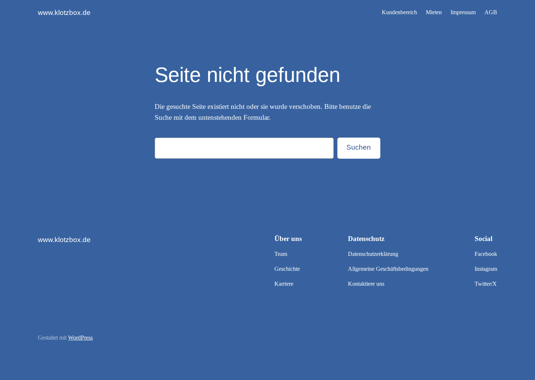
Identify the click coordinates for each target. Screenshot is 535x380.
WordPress (80, 338)
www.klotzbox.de (64, 12)
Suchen (358, 147)
